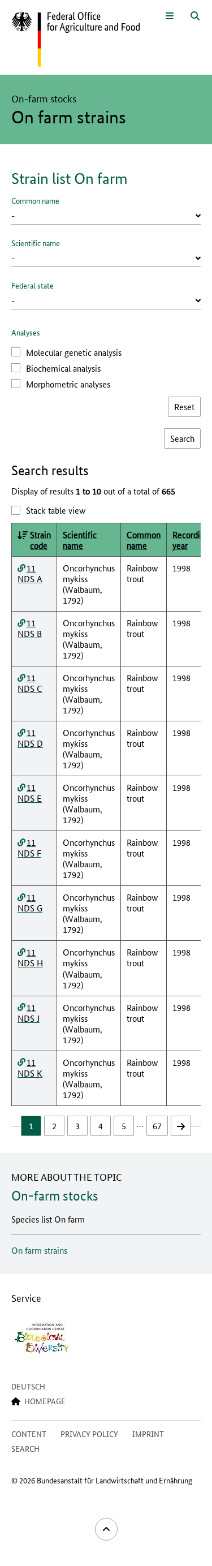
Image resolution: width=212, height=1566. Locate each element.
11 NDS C (30, 683)
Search (25, 1448)
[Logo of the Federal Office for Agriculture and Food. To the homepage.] (75, 39)
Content (28, 1433)
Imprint (148, 1433)
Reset (184, 406)
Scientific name (35, 242)
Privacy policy (89, 1433)
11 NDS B (30, 628)
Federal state (32, 285)
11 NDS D (30, 737)
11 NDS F (29, 847)
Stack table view (55, 510)
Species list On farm (48, 1219)
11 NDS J (29, 1012)
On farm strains (39, 1250)
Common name (35, 200)
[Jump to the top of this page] (106, 1529)
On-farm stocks (54, 1196)
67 (157, 1126)
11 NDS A (30, 573)
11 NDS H (30, 957)
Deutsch (28, 1386)
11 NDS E (30, 792)
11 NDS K (30, 1067)
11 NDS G (30, 902)
